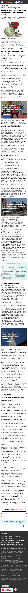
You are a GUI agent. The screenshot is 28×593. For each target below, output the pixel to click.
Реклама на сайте (14, 536)
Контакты (4, 536)
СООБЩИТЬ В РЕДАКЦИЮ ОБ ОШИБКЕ (12, 544)
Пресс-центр (21, 540)
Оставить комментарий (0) (14, 515)
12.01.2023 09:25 (4, 6)
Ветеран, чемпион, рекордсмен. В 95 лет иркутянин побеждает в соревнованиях (11, 108)
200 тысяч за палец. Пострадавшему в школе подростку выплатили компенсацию (11, 335)
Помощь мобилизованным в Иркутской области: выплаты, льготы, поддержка (13, 206)
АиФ (4, 280)
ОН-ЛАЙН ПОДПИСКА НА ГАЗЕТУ (10, 542)
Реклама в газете (6, 538)
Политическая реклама (8, 540)
